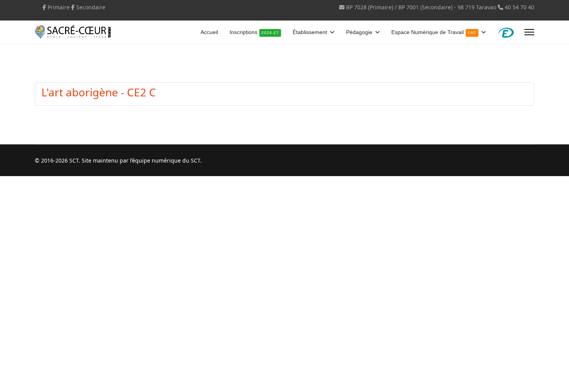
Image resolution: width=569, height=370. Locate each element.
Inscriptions (254, 32)
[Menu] (529, 32)
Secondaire (90, 7)
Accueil (209, 32)
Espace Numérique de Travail (433, 32)
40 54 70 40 (519, 7)
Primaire (59, 7)
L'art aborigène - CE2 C (98, 92)
